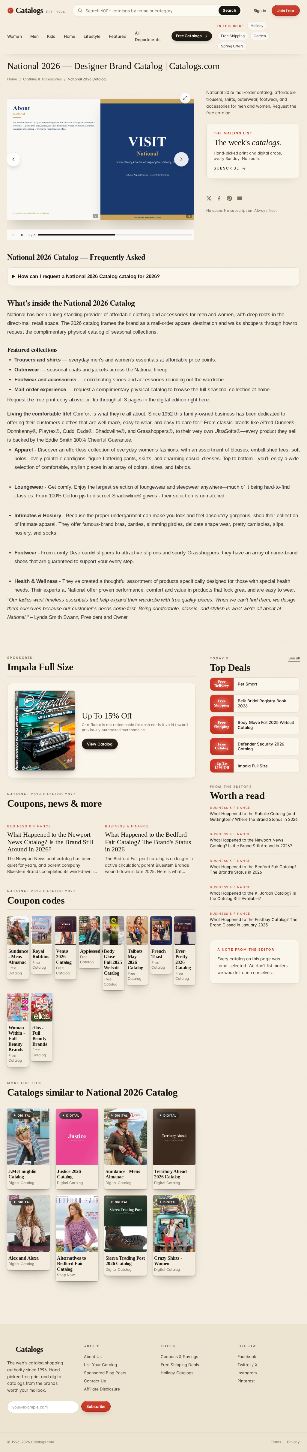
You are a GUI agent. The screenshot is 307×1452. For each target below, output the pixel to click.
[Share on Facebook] (219, 198)
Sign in (260, 10)
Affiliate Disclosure (102, 1389)
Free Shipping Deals (180, 1364)
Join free (285, 10)
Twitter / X (247, 1364)
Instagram (247, 1372)
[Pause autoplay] (22, 234)
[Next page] (181, 159)
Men (34, 36)
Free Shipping (233, 36)
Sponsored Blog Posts (105, 1372)
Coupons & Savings (179, 1356)
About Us (93, 1356)
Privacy (293, 1442)
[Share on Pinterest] (229, 198)
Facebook (246, 1356)
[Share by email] (239, 198)
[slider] (115, 235)
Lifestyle (92, 36)
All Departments (148, 36)
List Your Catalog (100, 1364)
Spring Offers (232, 46)
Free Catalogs (189, 36)
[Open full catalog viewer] (185, 98)
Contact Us (95, 1380)
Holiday (257, 25)
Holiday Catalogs (177, 1372)
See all (294, 658)
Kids (51, 36)
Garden (260, 36)
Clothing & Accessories (42, 79)
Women (14, 36)
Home (70, 36)
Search (229, 10)
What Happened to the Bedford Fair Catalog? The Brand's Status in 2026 (148, 842)
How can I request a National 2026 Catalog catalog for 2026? (89, 276)
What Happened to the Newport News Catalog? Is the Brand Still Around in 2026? (50, 842)
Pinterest (246, 1380)
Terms (276, 1442)
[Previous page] (13, 159)
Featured (117, 36)
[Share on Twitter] (209, 198)
